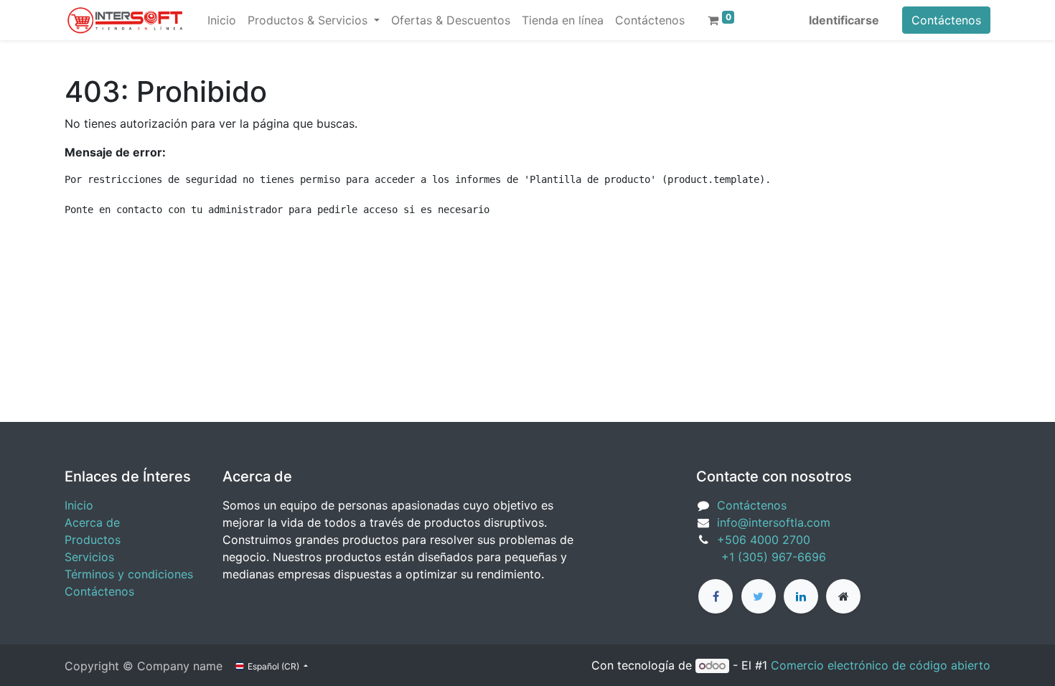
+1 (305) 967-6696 (761, 557)
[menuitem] (222, 20)
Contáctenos (946, 20)
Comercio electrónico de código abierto (880, 665)
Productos (93, 539)
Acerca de (92, 522)
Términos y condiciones (129, 574)
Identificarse (844, 20)
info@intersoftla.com (773, 522)
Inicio (79, 505)
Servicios (89, 557)
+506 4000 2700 (765, 539)
